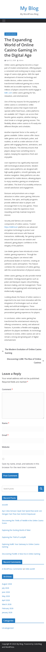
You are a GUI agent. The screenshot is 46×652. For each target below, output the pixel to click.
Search (41, 488)
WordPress (9, 647)
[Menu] (4, 21)
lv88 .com (8, 93)
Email (5, 435)
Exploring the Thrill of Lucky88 (14, 537)
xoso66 (5, 505)
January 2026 (7, 612)
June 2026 (6, 592)
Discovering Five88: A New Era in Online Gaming (21, 554)
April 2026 (6, 600)
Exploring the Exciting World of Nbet (16, 530)
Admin (21, 60)
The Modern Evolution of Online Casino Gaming (23, 351)
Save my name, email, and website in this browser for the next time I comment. (20, 465)
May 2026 (6, 596)
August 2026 (7, 584)
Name (5, 423)
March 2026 (6, 604)
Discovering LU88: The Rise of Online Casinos (24, 361)
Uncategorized (10, 34)
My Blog (29, 8)
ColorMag (38, 644)
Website (5, 447)
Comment (7, 389)
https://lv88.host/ (11, 227)
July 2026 (5, 588)
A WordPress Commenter (12, 569)
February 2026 (7, 608)
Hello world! (30, 569)
